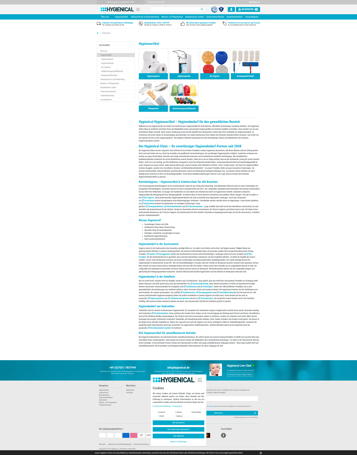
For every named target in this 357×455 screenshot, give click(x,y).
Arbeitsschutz (149, 203)
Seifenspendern (207, 298)
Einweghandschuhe (155, 206)
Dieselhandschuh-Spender (160, 328)
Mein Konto (130, 385)
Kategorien (103, 385)
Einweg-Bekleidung (200, 284)
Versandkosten (252, 17)
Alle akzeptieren (178, 422)
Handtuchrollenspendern (180, 298)
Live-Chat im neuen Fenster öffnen (240, 375)
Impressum (177, 406)
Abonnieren (218, 413)
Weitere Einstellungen (178, 441)
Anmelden (129, 393)
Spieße (152, 254)
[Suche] (202, 9)
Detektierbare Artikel (194, 17)
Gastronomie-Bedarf (215, 17)
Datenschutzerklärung (141, 444)
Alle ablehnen (178, 436)
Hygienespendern (157, 298)
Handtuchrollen (189, 292)
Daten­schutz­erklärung (162, 406)
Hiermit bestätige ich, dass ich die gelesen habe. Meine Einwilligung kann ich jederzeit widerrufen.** (217, 406)
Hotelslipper (208, 286)
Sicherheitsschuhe (195, 206)
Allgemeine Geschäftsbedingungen (120, 444)
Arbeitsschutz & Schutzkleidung (145, 17)
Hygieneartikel (121, 17)
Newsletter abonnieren (190, 385)
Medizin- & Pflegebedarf (172, 17)
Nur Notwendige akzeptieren (178, 429)
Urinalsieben (149, 200)
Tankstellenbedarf (234, 17)
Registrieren (130, 390)
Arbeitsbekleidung (226, 292)
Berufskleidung (104, 395)
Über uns (105, 17)
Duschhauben (191, 286)
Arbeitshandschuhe (174, 206)
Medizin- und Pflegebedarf (108, 402)
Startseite (102, 444)
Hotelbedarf (103, 400)
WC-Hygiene (149, 197)
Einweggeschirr (164, 254)
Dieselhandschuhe (161, 313)
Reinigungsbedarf (206, 292)
